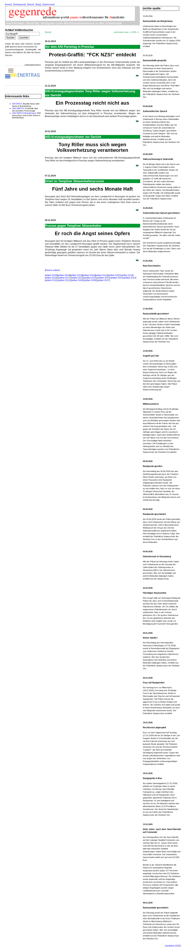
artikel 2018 (51, 278)
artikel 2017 (64, 278)
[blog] (38, 4)
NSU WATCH (18, 108)
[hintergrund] (19, 4)
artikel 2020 (114, 275)
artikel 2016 (77, 278)
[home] (8, 4)
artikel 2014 (103, 278)
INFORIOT (17, 104)
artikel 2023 (76, 275)
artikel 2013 (117, 278)
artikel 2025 (51, 275)
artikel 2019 (127, 275)
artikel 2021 (101, 275)
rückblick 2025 (173, 945)
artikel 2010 (64, 280)
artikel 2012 (130, 278)
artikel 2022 (89, 275)
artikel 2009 (77, 280)
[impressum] (48, 4)
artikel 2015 (90, 278)
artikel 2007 (103, 280)
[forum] (30, 4)
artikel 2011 (51, 280)
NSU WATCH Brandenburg (24, 113)
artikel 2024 (64, 275)
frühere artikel (52, 270)
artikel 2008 (90, 280)
